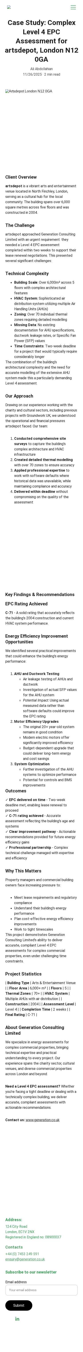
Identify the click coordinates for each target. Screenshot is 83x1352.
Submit (18, 1305)
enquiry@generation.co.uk (25, 1259)
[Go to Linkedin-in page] (17, 1319)
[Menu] (73, 7)
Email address (16, 1282)
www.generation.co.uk (43, 1120)
